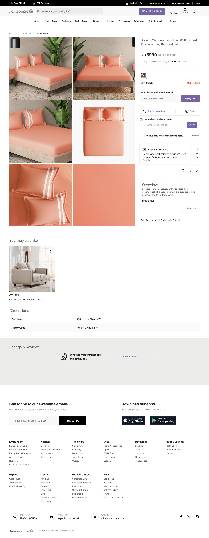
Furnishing (13, 33)
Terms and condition (113, 497)
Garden (107, 461)
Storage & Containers (51, 449)
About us (45, 478)
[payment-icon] (144, 149)
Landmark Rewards (81, 482)
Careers (45, 486)
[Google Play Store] (163, 420)
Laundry (170, 453)
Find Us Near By (17, 486)
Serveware (77, 446)
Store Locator (16, 482)
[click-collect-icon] (197, 149)
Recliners (13, 461)
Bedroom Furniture (18, 449)
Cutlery (75, 461)
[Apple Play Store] (133, 420)
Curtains (139, 449)
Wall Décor (109, 453)
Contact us (109, 478)
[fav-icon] (173, 10)
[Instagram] (197, 516)
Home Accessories (113, 446)
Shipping (108, 482)
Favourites (77, 486)
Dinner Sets (78, 453)
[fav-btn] (50, 251)
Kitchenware (47, 453)
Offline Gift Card (80, 497)
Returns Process (112, 486)
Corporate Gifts (79, 478)
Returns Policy (111, 490)
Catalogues (14, 478)
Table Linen (78, 457)
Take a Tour (46, 490)
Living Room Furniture (20, 446)
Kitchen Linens (48, 457)
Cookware (46, 446)
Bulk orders (77, 493)
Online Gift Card (80, 490)
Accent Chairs (16, 457)
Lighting (107, 449)
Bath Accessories (174, 449)
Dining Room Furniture (20, 453)
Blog (43, 493)
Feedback (45, 482)
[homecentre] (22, 11)
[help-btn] (190, 61)
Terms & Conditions (48, 530)
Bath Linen (171, 446)
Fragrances (109, 457)
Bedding (25, 33)
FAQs (106, 493)
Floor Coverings (142, 457)
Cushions (139, 453)
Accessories (141, 461)
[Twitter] (189, 516)
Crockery (76, 449)
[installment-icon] (142, 61)
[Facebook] (181, 516)
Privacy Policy (67, 530)
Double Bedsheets (40, 33)
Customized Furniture (19, 464)
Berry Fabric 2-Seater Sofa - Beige (26, 299)
